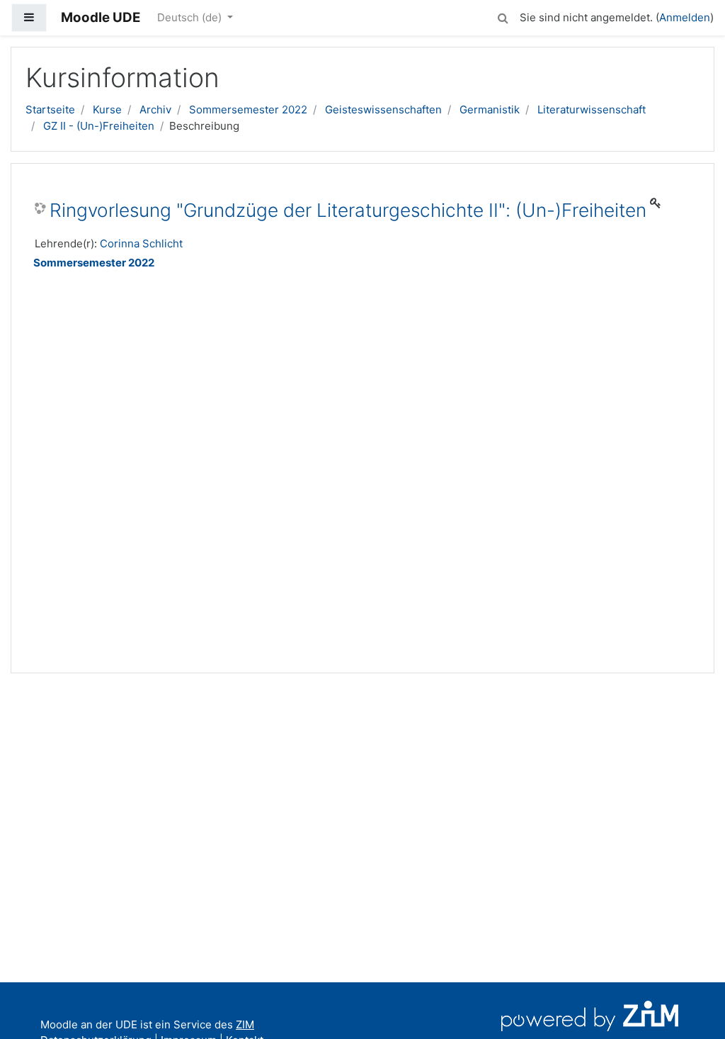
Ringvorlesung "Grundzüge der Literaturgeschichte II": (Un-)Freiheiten (348, 210)
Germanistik (489, 109)
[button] (502, 16)
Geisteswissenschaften (383, 109)
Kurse (107, 109)
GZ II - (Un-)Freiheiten (98, 126)
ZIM (245, 1024)
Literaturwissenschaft (591, 109)
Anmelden (684, 17)
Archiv (155, 109)
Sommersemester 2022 (248, 109)
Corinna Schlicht (141, 243)
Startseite (50, 109)
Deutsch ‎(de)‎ (190, 17)
